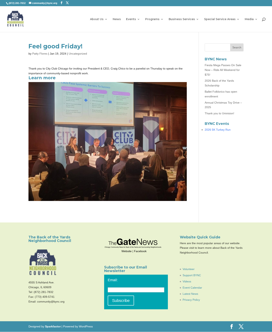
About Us (97, 19)
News (117, 19)
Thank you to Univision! (219, 113)
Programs (152, 19)
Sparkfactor (53, 326)
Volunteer (189, 269)
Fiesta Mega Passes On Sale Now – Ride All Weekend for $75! (223, 70)
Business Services (182, 19)
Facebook (140, 251)
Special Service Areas (220, 19)
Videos (187, 281)
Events (131, 19)
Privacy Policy (191, 299)
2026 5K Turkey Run (218, 129)
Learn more (42, 77)
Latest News (190, 293)
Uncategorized (78, 53)
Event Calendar (192, 287)
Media (249, 19)
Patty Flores (39, 53)
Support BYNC (192, 275)
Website (126, 251)
